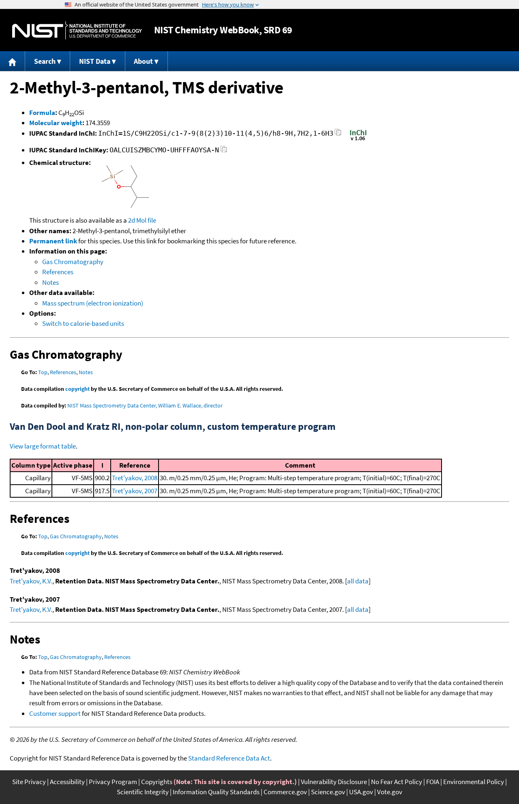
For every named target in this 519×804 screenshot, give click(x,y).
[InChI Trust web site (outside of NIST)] (358, 139)
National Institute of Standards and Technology (77, 30)
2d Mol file (142, 220)
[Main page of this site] (12, 61)
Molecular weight (55, 122)
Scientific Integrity (143, 791)
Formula (42, 112)
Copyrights (156, 781)
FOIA (432, 781)
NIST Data (94, 61)
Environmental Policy (473, 781)
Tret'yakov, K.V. (31, 580)
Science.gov (328, 791)
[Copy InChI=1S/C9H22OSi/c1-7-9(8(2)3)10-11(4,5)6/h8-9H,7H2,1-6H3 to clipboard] (338, 134)
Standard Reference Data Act (229, 758)
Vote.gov (389, 791)
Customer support (55, 713)
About (143, 61)
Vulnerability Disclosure (334, 781)
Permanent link (53, 240)
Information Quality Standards (216, 791)
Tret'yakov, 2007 (134, 490)
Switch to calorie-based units (83, 323)
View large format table (43, 446)
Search (45, 61)
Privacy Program (113, 781)
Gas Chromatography (72, 261)
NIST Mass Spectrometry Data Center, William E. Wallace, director (145, 405)
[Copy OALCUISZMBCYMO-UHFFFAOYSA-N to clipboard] (223, 151)
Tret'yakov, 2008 (134, 477)
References (57, 271)
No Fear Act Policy (396, 781)
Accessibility (67, 781)
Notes (50, 282)
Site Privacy (29, 781)
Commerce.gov (285, 791)
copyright (77, 388)
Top (42, 372)
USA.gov (361, 791)
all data (358, 580)
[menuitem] (12, 61)
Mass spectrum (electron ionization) (92, 303)
